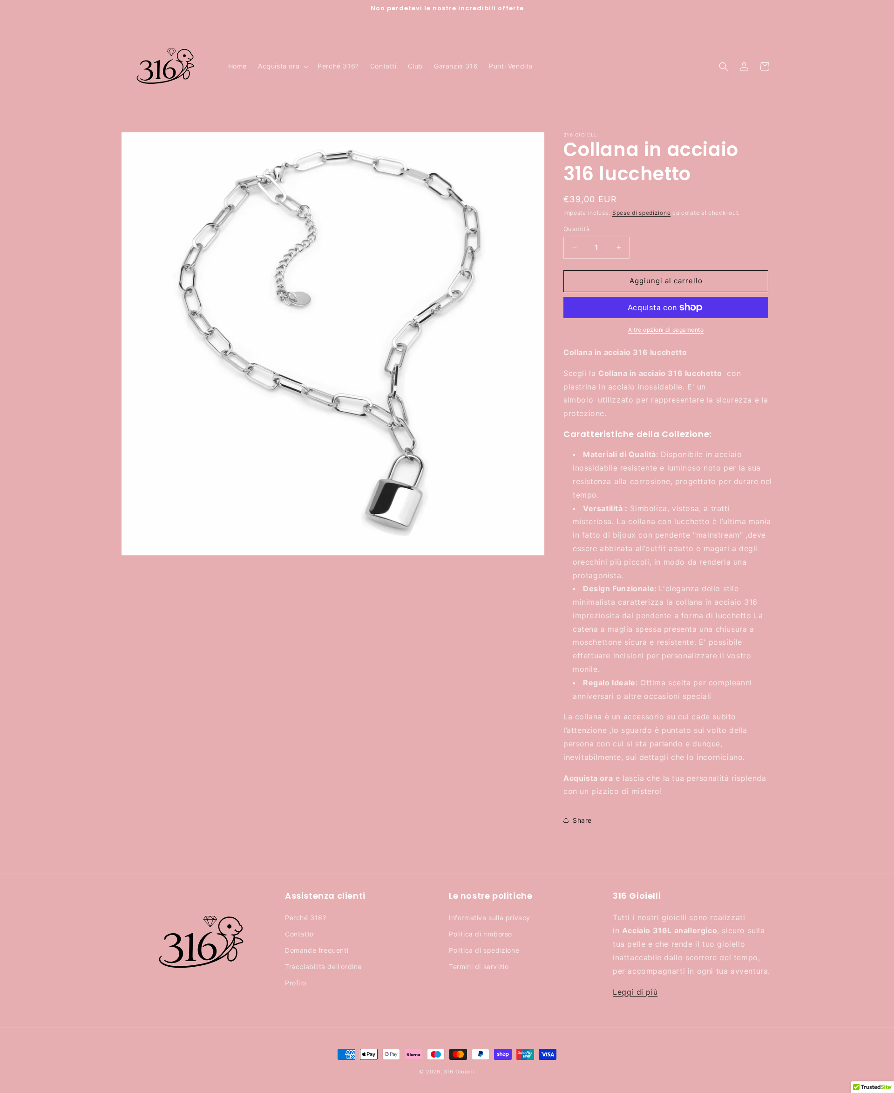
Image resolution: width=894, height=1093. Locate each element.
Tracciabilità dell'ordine (323, 966)
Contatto (299, 933)
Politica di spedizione (484, 950)
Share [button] (582, 820)
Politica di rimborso (480, 933)
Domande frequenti (316, 950)
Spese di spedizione (641, 212)
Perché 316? (305, 917)
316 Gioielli (459, 1071)
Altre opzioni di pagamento (666, 329)
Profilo (295, 983)
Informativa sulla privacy (489, 917)
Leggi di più (635, 991)
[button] (282, 66)
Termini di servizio (478, 966)
